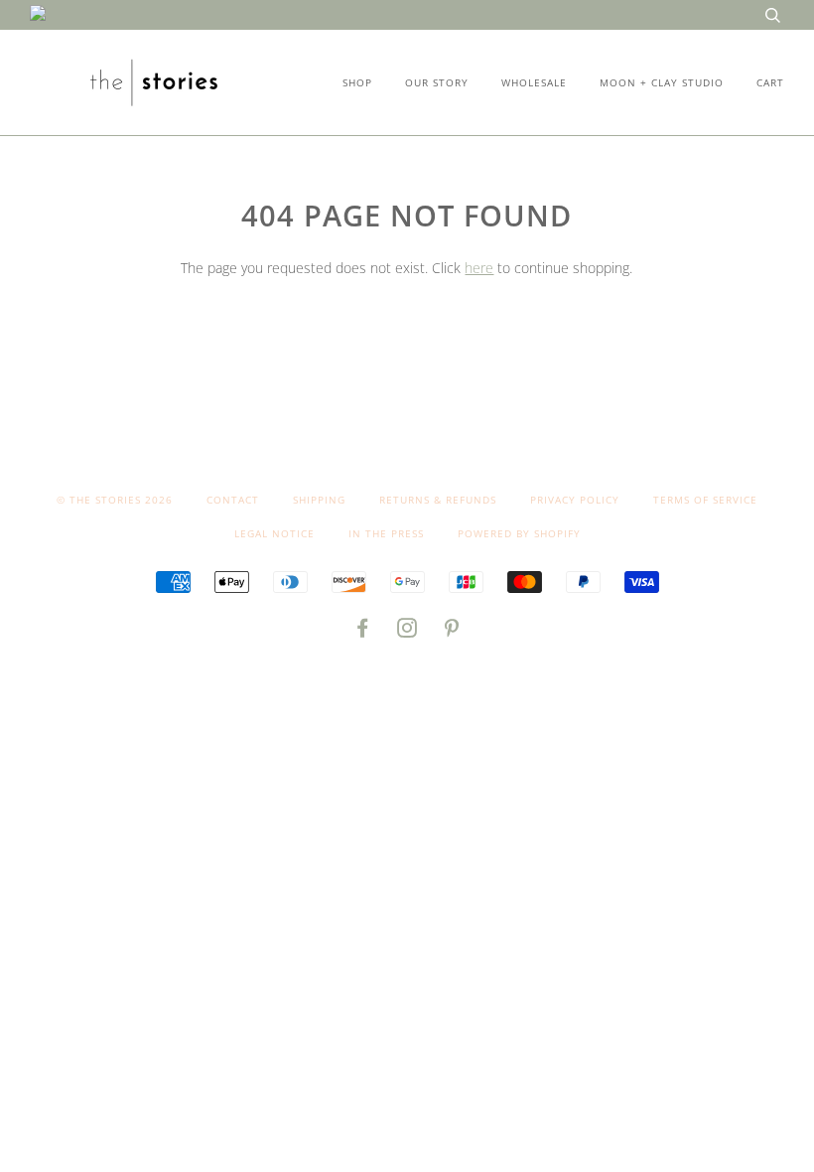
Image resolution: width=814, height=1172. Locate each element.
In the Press (386, 533)
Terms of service (705, 500)
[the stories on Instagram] (407, 632)
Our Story (437, 82)
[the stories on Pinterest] (452, 632)
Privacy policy (574, 500)
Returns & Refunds (437, 500)
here (479, 267)
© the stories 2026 (115, 500)
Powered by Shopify (519, 533)
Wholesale (534, 82)
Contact (232, 500)
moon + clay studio (662, 82)
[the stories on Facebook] (362, 632)
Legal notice (274, 533)
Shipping (319, 500)
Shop (357, 82)
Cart (770, 82)
